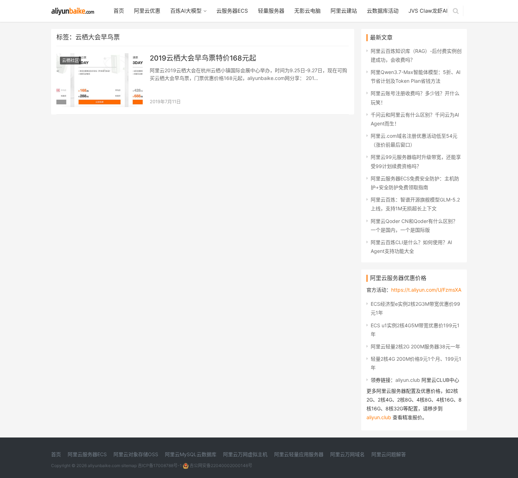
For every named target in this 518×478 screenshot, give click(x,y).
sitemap (129, 465)
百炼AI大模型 (186, 10)
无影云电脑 (307, 10)
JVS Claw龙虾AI (428, 10)
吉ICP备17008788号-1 (160, 465)
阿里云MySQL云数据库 (190, 454)
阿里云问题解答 (388, 454)
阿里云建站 (344, 10)
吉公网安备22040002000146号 (220, 465)
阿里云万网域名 (347, 454)
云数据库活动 (383, 10)
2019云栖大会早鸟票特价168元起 (203, 58)
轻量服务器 (271, 10)
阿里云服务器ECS (87, 454)
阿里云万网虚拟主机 (245, 454)
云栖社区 (70, 60)
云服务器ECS (232, 10)
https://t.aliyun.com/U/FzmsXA (426, 290)
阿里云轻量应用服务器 (298, 454)
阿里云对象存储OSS (135, 454)
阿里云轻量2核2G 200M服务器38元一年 (415, 346)
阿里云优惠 (147, 10)
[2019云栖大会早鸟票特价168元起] (99, 58)
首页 (118, 10)
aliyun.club (407, 380)
